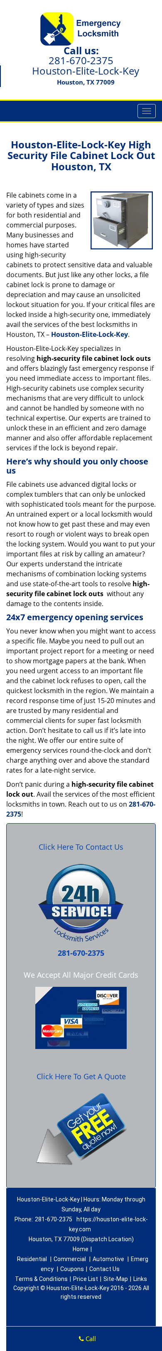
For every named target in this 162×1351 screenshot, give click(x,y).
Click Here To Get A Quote (81, 1076)
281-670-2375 (81, 60)
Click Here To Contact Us (81, 847)
